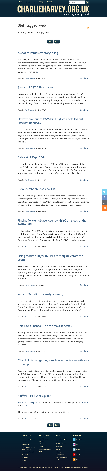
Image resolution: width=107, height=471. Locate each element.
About (49, 2)
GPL (26, 405)
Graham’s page (60, 454)
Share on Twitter (104, 192)
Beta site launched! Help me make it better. (45, 326)
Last (57, 41)
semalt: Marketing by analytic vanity (40, 294)
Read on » (84, 78)
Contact (24, 460)
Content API (25, 457)
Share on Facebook (104, 197)
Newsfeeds (25, 442)
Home (20, 2)
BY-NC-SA (55, 467)
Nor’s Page (58, 449)
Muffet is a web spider (28, 402)
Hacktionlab (59, 446)
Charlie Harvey (53, 9)
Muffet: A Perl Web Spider (34, 396)
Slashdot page (42, 446)
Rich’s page (59, 452)
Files (34, 2)
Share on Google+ (104, 202)
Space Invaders (26, 444)
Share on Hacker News (104, 208)
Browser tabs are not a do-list (36, 189)
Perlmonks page (43, 444)
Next (50, 41)
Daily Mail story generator (28, 439)
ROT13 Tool (25, 454)
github (85, 402)
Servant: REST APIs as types (35, 87)
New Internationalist (61, 444)
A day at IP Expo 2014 (32, 157)
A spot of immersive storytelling (38, 53)
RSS (88, 28)
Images (42, 2)
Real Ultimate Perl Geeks (28, 452)
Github (86, 467)
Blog (27, 2)
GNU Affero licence (75, 467)
